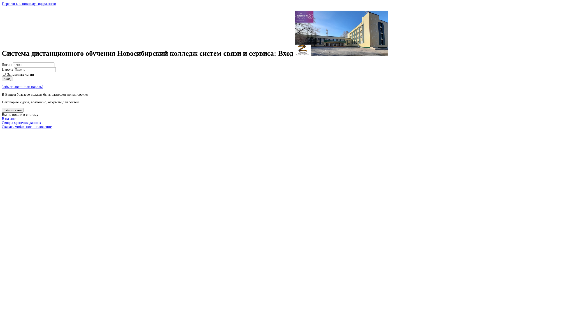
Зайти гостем (13, 110)
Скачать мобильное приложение (27, 127)
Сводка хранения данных (21, 123)
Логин (7, 65)
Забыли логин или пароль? (22, 87)
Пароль (7, 69)
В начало (9, 119)
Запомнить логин (20, 74)
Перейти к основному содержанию (29, 4)
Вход (7, 79)
